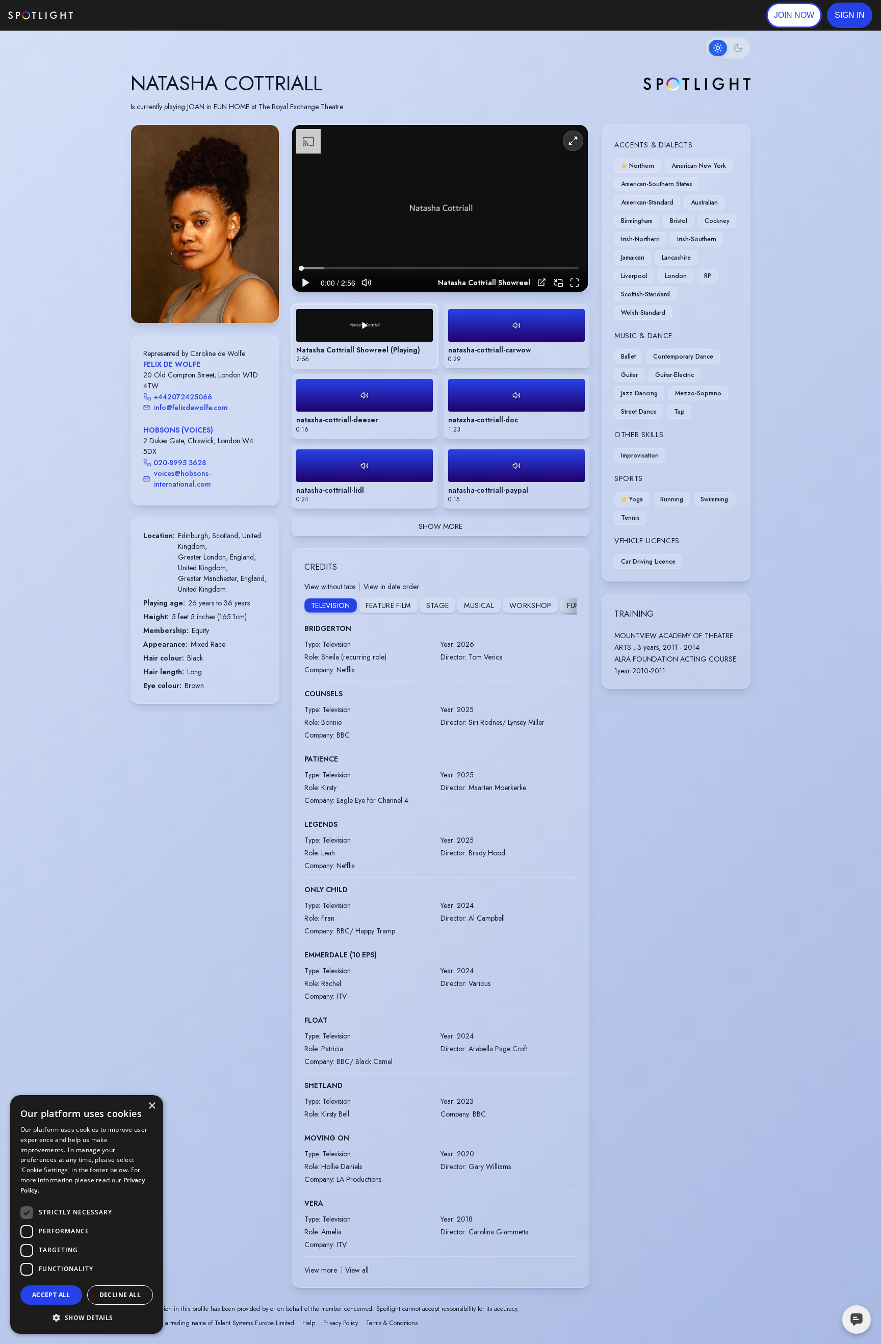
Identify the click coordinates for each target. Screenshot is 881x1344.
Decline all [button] (120, 1294)
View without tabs (329, 586)
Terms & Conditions (392, 1323)
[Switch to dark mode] (728, 48)
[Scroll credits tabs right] (568, 606)
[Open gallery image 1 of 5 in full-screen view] (205, 223)
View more (320, 1270)
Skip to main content (112, 15)
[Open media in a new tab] (541, 282)
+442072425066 (182, 397)
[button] (849, 15)
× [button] (152, 1106)
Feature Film (388, 605)
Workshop (530, 605)
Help (308, 1323)
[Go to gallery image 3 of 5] (207, 296)
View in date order (391, 586)
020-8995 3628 (179, 463)
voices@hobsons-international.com (182, 478)
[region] (440, 208)
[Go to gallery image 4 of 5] (212, 296)
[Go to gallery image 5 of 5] (217, 296)
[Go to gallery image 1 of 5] (195, 296)
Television (330, 605)
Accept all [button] (51, 1294)
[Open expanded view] (263, 141)
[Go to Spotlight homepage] (40, 15)
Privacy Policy (340, 1323)
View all (357, 1270)
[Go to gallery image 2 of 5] (202, 296)
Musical (479, 605)
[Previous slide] (147, 234)
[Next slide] (262, 234)
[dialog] (86, 1214)
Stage (437, 605)
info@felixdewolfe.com (191, 407)
